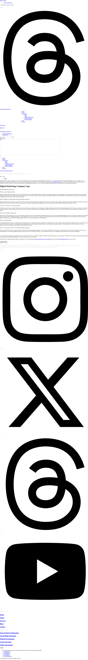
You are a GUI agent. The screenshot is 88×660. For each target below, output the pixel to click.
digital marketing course (64, 239)
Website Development (28, 117)
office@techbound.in (8, 2)
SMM (25, 116)
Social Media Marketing (8, 636)
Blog (23, 120)
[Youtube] (45, 608)
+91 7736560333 (6, 652)
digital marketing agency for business (42, 239)
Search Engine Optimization (9, 633)
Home (23, 111)
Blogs (2, 624)
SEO (25, 114)
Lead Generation (27, 118)
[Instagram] (45, 347)
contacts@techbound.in (7, 133)
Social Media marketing (56, 181)
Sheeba (5, 178)
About (23, 112)
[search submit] (13, 137)
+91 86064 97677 (7, 651)
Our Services (24, 113)
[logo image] (5, 131)
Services (2, 621)
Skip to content (3, 0)
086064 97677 (6, 134)
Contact (23, 121)
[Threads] (45, 532)
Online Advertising (28, 119)
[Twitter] (45, 434)
